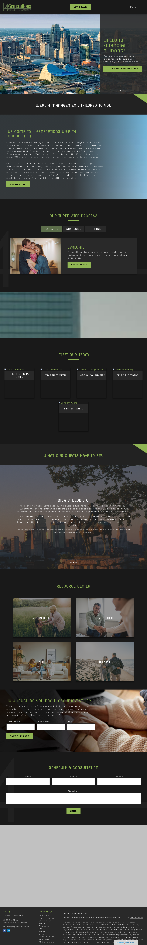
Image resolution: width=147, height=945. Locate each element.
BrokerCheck (136, 918)
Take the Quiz (19, 736)
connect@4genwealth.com (16, 927)
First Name (13, 722)
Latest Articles (46, 937)
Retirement (44, 916)
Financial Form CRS (77, 913)
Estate (42, 923)
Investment (45, 921)
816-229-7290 (16, 916)
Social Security (46, 918)
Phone (119, 776)
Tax (40, 929)
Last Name (43, 722)
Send (73, 811)
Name (27, 776)
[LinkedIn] (8, 930)
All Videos (44, 939)
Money (42, 931)
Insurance (44, 926)
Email (70, 722)
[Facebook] (4, 930)
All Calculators (46, 942)
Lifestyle (43, 934)
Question (73, 791)
